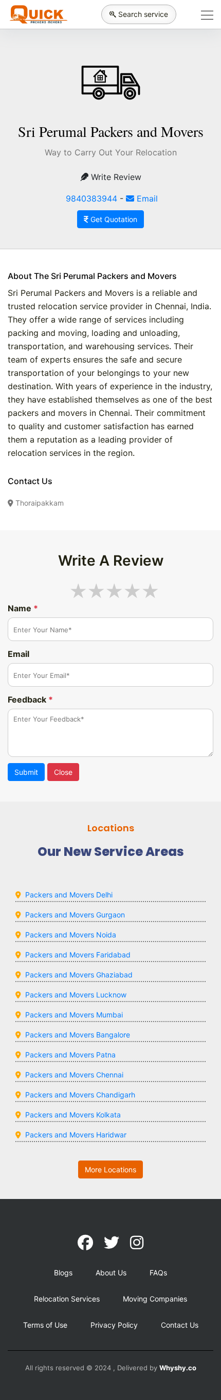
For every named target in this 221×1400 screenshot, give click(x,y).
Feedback (30, 699)
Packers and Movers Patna (70, 1054)
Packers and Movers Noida (70, 934)
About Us (111, 1272)
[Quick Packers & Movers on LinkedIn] (111, 1242)
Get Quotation (112, 219)
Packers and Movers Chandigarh (80, 1094)
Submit (26, 772)
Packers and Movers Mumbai (74, 1014)
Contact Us (179, 1325)
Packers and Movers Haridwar (75, 1134)
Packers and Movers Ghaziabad (79, 974)
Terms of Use (45, 1325)
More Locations (110, 1169)
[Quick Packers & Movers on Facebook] (85, 1242)
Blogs (63, 1272)
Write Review (114, 177)
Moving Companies (155, 1298)
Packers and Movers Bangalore (77, 1034)
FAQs (158, 1272)
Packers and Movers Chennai (74, 1074)
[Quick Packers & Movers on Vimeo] (136, 1242)
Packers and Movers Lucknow (75, 994)
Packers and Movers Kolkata (73, 1114)
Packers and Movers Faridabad (78, 954)
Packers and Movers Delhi (69, 894)
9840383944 (91, 198)
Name (23, 608)
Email (146, 198)
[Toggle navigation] (204, 14)
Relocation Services (67, 1298)
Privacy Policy (114, 1325)
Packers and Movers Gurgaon (75, 914)
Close (63, 772)
